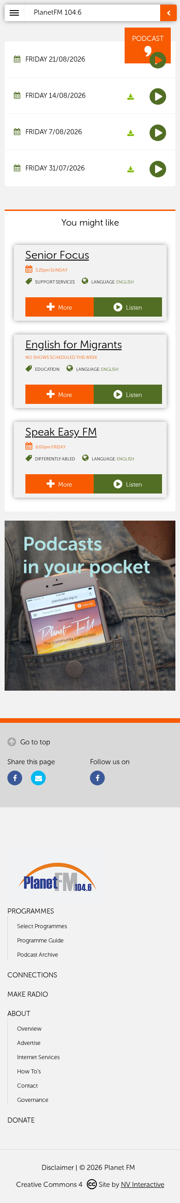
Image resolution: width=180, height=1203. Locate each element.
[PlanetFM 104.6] (102, 23)
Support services (55, 281)
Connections (32, 975)
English (125, 281)
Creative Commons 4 (50, 1184)
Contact (27, 1085)
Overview (29, 1028)
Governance (32, 1099)
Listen (133, 307)
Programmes (30, 911)
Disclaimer (58, 1167)
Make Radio (27, 994)
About (18, 1014)
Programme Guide (40, 940)
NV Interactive (142, 1184)
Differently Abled (55, 458)
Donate (21, 1120)
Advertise (29, 1042)
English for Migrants (73, 344)
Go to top (34, 742)
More (64, 307)
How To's (29, 1071)
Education (47, 369)
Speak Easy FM (61, 431)
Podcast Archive (37, 954)
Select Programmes (42, 926)
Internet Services (38, 1057)
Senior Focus (57, 254)
